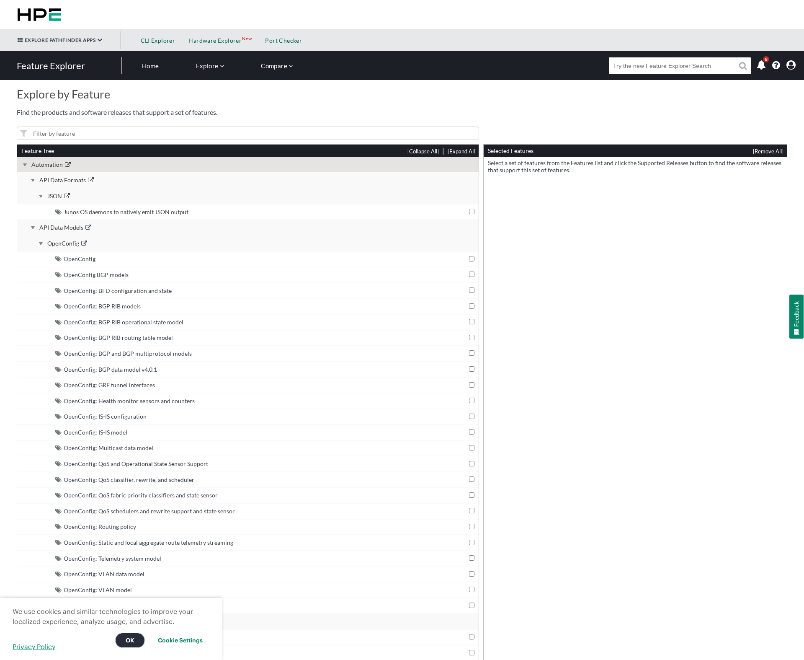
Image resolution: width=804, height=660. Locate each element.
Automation (47, 164)
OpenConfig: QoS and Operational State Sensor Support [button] (136, 463)
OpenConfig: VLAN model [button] (98, 589)
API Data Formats (62, 180)
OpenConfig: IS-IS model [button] (95, 432)
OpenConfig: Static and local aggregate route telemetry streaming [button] (148, 542)
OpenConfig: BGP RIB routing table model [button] (118, 337)
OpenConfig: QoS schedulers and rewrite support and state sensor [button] (149, 511)
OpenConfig (63, 243)
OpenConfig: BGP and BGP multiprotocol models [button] (128, 353)
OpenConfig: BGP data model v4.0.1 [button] (110, 369)
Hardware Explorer (215, 40)
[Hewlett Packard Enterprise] (37, 14)
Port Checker (283, 40)
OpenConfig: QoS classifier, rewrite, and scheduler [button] (129, 479)
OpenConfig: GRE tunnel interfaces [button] (109, 384)
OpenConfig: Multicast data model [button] (108, 447)
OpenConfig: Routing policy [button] (100, 526)
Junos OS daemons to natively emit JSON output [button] (126, 211)
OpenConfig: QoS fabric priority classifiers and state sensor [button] (141, 495)
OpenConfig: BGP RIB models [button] (102, 306)
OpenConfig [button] (79, 258)
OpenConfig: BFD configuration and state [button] (118, 290)
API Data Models (61, 227)
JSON (54, 196)
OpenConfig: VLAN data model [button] (104, 573)
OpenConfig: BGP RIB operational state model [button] (123, 322)
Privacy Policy (34, 646)
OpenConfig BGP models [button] (96, 274)
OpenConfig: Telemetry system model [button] (112, 558)
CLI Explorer (158, 40)
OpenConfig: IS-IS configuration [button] (105, 416)
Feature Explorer (51, 65)
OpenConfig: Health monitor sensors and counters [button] (129, 400)
